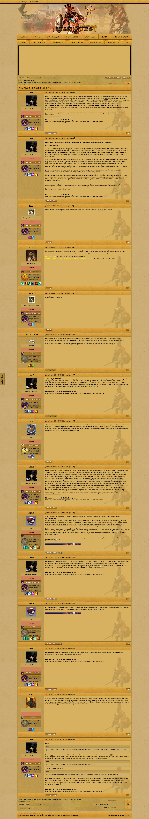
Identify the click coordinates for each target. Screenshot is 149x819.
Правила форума (95, 42)
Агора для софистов (36, 82)
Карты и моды (53, 37)
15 (74, 739)
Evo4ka (32, 80)
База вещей (90, 37)
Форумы (23, 42)
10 (74, 513)
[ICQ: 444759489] (54, 370)
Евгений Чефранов (125, 815)
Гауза (31, 421)
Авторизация (22, 2)
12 (74, 603)
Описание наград (77, 42)
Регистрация (34, 2)
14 (74, 694)
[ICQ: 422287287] (60, 553)
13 (74, 648)
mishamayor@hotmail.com (61, 189)
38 (54, 78)
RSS (127, 42)
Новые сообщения (39, 42)
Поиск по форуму (113, 42)
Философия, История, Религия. (53, 82)
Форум (105, 37)
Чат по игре (2, 378)
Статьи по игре (72, 37)
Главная (24, 37)
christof (31, 92)
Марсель (31, 513)
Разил (31, 206)
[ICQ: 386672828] (54, 734)
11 (74, 557)
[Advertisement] (74, 60)
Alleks (31, 694)
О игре (37, 37)
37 (49, 78)
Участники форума (57, 42)
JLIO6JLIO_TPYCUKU (31, 335)
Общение (26, 82)
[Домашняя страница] (55, 133)
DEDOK (31, 247)
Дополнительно (121, 37)
